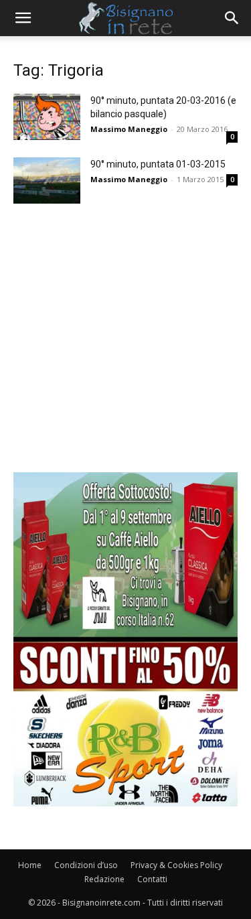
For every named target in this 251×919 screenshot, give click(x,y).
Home (29, 865)
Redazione (104, 879)
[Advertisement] (125, 346)
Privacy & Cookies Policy (176, 865)
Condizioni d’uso (86, 865)
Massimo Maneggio (128, 129)
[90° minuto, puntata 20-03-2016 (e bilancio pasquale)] (46, 117)
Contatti (152, 879)
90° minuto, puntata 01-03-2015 (158, 164)
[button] (22, 18)
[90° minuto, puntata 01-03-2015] (46, 180)
